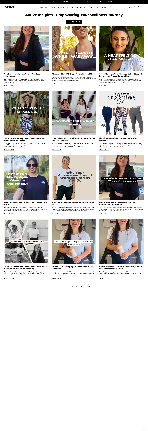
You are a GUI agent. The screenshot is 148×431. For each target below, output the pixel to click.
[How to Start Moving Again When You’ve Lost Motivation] (74, 241)
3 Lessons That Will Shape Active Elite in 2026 (73, 74)
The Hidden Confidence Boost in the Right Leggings (118, 139)
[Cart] (143, 7)
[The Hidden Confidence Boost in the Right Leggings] (121, 113)
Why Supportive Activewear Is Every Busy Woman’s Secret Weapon (118, 203)
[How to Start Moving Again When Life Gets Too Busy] (26, 177)
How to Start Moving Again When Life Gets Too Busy (25, 203)
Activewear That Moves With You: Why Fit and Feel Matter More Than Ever (120, 268)
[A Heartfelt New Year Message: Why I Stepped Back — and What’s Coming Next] (121, 48)
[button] (52, 7)
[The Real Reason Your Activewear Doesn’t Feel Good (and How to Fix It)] (26, 113)
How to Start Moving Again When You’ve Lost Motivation (72, 268)
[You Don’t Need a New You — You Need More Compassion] (26, 48)
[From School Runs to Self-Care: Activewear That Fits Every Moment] (74, 113)
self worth (73, 21)
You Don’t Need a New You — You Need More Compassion (24, 75)
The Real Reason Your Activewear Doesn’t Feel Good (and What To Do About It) (25, 268)
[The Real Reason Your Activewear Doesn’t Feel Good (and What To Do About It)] (26, 241)
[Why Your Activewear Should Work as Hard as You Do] (74, 177)
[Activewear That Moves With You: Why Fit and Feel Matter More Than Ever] (121, 241)
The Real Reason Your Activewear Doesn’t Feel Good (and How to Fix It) (25, 139)
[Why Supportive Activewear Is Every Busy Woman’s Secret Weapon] (121, 177)
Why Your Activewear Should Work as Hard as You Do (73, 203)
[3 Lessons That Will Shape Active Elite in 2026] (74, 48)
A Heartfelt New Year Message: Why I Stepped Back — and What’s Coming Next (120, 75)
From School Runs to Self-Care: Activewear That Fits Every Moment (74, 139)
